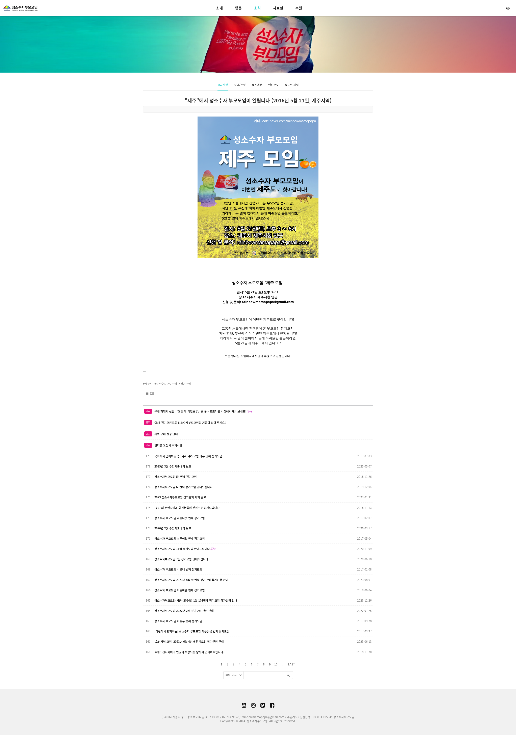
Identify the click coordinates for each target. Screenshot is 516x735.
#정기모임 (185, 384)
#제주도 (148, 384)
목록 (152, 393)
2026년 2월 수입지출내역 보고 (172, 528)
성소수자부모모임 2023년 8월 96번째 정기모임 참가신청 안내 (191, 580)
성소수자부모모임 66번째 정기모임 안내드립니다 (183, 487)
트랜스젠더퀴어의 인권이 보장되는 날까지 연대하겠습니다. (189, 652)
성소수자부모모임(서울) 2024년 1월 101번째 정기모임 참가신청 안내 (195, 600)
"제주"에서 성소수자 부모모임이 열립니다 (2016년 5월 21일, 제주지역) (258, 100)
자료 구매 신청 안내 (166, 434)
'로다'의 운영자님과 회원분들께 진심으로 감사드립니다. (187, 508)
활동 (238, 8)
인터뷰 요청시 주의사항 (168, 445)
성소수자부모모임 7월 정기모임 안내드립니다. (181, 559)
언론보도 (273, 85)
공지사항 (222, 85)
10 (276, 664)
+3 (215, 549)
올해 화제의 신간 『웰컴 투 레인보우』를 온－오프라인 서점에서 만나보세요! (200, 411)
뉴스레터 (257, 85)
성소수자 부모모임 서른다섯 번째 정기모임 (179, 518)
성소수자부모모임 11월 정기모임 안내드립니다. (182, 549)
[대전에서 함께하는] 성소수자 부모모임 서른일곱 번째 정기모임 (191, 631)
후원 (298, 8)
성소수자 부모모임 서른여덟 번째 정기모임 (179, 538)
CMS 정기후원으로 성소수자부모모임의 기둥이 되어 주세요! (190, 423)
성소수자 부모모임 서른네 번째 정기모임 (178, 569)
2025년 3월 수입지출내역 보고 (172, 466)
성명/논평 (240, 85)
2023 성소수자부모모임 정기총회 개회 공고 (180, 497)
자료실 (278, 8)
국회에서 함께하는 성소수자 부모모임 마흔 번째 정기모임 (188, 456)
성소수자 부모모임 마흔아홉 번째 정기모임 (179, 590)
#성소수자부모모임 (165, 384)
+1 (250, 411)
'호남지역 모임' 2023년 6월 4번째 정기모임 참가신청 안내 (189, 641)
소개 (219, 8)
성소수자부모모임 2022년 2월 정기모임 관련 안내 (184, 611)
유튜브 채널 (292, 85)
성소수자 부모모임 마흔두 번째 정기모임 (178, 621)
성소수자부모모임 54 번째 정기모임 (175, 477)
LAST (291, 664)
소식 (257, 8)
